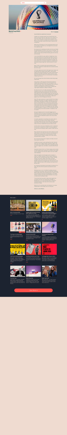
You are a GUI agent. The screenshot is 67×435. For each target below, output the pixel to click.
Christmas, (54, 50)
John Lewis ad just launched (44, 51)
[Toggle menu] (44, 3)
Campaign (56, 31)
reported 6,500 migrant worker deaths (43, 71)
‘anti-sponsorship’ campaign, (48, 179)
